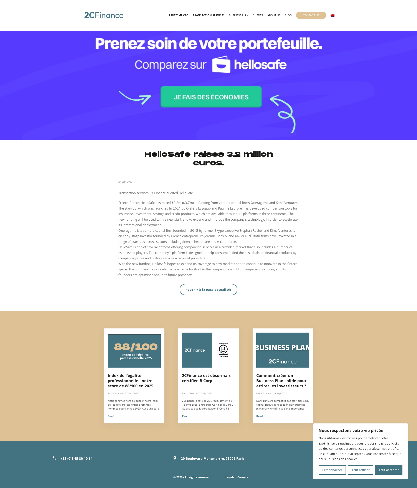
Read (111, 416)
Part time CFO (179, 15)
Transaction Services (209, 15)
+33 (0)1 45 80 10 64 (77, 458)
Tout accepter (389, 470)
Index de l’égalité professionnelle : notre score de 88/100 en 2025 (130, 380)
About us (273, 15)
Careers (242, 477)
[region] (360, 451)
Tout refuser (361, 470)
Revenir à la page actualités (208, 289)
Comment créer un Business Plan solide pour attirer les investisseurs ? (281, 380)
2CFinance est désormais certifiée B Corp (206, 378)
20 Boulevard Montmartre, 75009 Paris (212, 458)
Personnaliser (332, 470)
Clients (258, 15)
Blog (288, 15)
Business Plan (238, 15)
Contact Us (311, 15)
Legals (229, 477)
